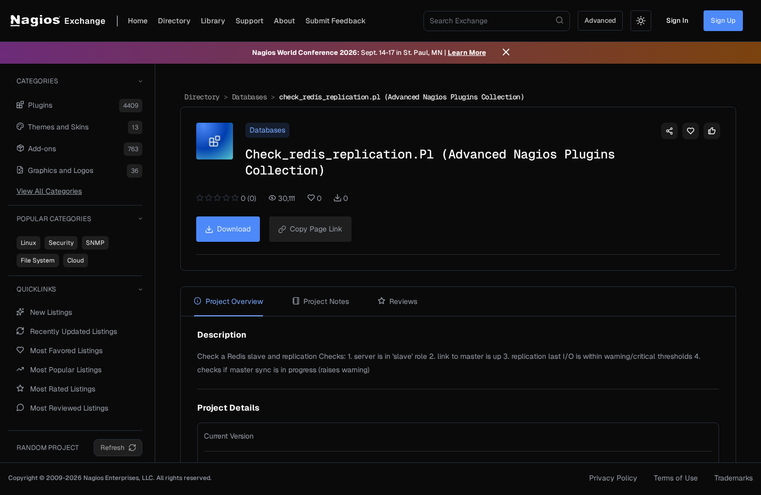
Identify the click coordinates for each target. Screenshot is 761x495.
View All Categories (49, 191)
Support (250, 20)
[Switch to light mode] (641, 20)
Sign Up (723, 20)
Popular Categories (54, 218)
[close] (506, 53)
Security (61, 243)
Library (213, 20)
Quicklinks (36, 289)
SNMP (95, 243)
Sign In (677, 20)
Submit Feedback (335, 20)
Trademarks (733, 478)
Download (234, 229)
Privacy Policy (613, 478)
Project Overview (234, 301)
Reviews (403, 301)
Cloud (75, 260)
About (284, 20)
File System (38, 260)
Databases (249, 96)
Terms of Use (676, 478)
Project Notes (326, 301)
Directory (174, 20)
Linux (28, 243)
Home (138, 20)
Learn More (467, 52)
